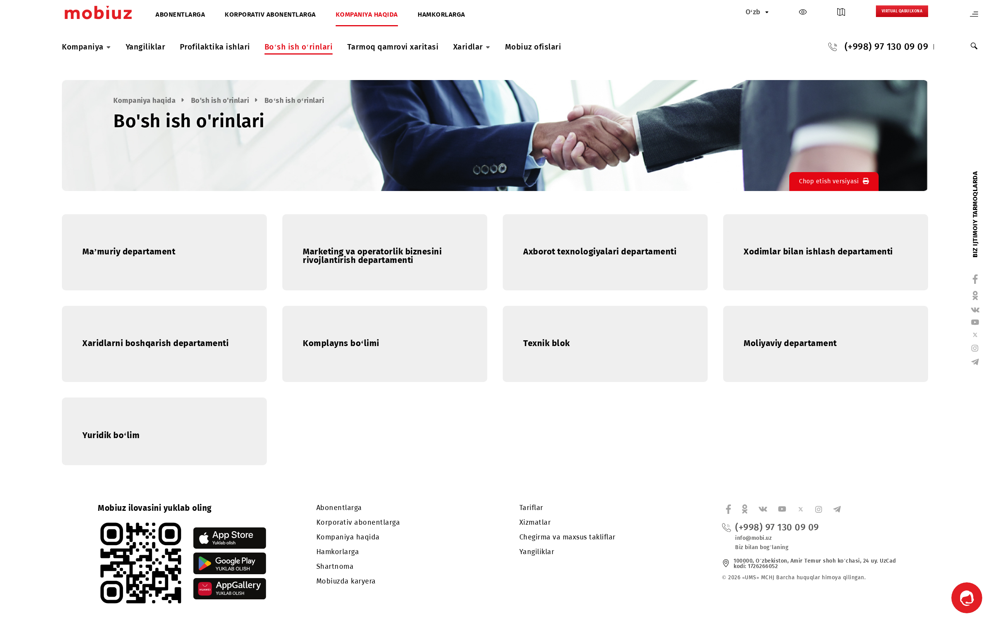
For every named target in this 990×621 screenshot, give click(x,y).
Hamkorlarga (441, 15)
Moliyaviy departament (790, 343)
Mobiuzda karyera (346, 581)
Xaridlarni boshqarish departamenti (155, 343)
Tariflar (531, 507)
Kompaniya (83, 46)
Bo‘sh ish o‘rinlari (299, 46)
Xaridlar (468, 46)
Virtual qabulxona (902, 11)
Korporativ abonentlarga (270, 15)
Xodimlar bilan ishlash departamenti (818, 251)
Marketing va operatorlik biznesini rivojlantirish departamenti (372, 255)
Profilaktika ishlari (215, 46)
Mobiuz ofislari (533, 46)
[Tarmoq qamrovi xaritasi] (841, 14)
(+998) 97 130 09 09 (887, 46)
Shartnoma (335, 566)
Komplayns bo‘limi (341, 343)
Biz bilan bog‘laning (762, 547)
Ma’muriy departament (128, 251)
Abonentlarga (180, 15)
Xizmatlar (535, 522)
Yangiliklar (146, 46)
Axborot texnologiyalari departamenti (599, 251)
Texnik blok (546, 343)
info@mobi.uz (753, 538)
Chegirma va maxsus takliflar (567, 537)
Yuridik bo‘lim (111, 435)
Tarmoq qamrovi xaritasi (393, 46)
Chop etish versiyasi (829, 181)
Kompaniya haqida (367, 15)
